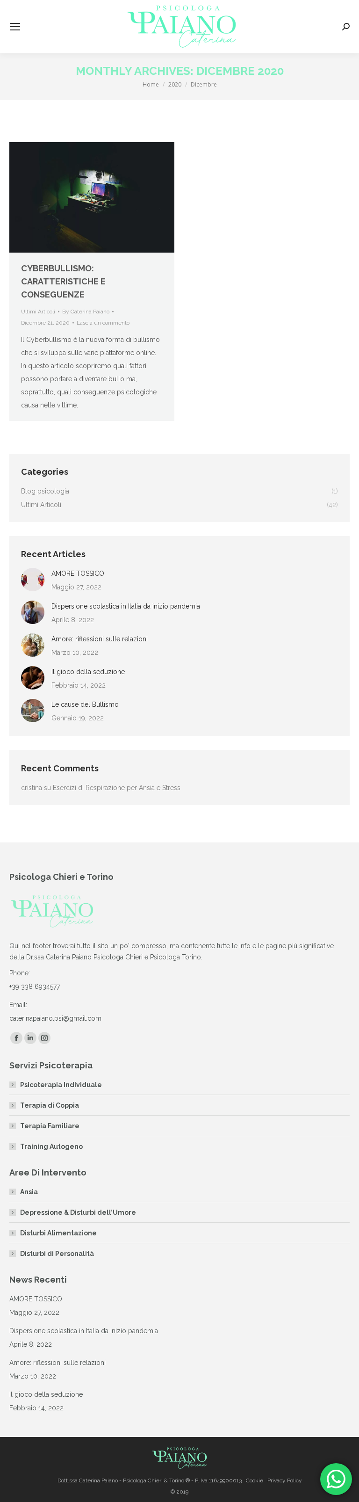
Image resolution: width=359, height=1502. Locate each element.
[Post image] (32, 579)
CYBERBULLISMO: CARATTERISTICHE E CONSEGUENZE (63, 281)
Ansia (29, 1192)
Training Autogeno (51, 1146)
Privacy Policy (284, 1480)
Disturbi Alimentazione (58, 1233)
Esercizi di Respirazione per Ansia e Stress (116, 787)
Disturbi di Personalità (57, 1253)
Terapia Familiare (49, 1126)
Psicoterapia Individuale (61, 1084)
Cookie (254, 1480)
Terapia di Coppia (49, 1105)
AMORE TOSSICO (77, 573)
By (85, 311)
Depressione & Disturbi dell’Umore (78, 1212)
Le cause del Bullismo (85, 704)
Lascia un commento (103, 322)
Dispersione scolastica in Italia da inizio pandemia (125, 606)
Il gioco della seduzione (88, 671)
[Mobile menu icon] (15, 26)
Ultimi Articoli (38, 311)
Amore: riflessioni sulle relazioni (99, 639)
